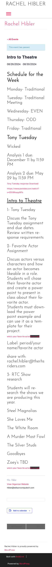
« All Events (12, 39)
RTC (39, 526)
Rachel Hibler (26, 4)
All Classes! (16, 526)
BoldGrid (20, 556)
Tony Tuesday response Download (22, 183)
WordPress (9, 550)
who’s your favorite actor (18, 336)
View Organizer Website (18, 484)
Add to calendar (20, 510)
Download (34, 336)
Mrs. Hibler (11, 480)
